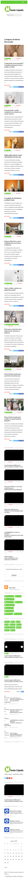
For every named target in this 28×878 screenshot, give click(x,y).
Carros (17, 613)
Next (22, 647)
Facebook (21, 86)
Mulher (7, 613)
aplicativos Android (10, 627)
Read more (7, 85)
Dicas (18, 602)
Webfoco (6, 874)
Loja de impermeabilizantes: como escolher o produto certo (13, 466)
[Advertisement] (14, 26)
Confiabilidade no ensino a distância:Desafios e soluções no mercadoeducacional (13, 534)
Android (13, 624)
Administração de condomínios (12, 324)
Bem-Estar (8, 599)
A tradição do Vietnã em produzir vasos (12, 199)
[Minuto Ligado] (14, 11)
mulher (19, 627)
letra (7, 624)
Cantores (8, 610)
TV (17, 596)
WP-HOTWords (18, 876)
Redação (18, 150)
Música (7, 621)
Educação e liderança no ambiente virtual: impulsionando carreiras (13, 511)
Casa (7, 653)
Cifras (13, 630)
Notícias (8, 596)
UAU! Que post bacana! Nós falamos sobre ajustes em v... (16, 823)
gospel (19, 624)
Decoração (8, 58)
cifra (13, 621)
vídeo (18, 621)
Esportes (8, 608)
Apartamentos (9, 283)
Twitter (15, 86)
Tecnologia (8, 605)
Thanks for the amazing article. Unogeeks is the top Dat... (13, 813)
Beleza (7, 630)
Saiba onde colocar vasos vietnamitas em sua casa (13, 156)
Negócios (8, 602)
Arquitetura (8, 236)
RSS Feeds (12, 588)
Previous (6, 647)
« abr (5, 867)
